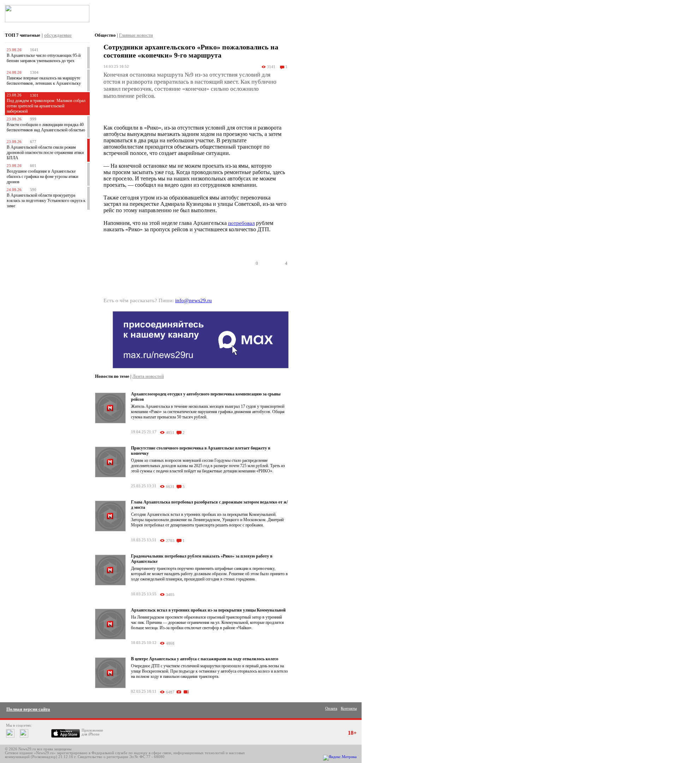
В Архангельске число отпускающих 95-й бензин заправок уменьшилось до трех (44, 58)
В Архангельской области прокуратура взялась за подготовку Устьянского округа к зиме (46, 200)
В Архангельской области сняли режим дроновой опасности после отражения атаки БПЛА (45, 152)
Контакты (349, 708)
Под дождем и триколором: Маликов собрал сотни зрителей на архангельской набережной (46, 106)
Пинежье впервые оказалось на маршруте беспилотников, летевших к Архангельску (44, 81)
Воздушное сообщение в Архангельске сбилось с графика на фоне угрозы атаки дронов (42, 176)
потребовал (241, 223)
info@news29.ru (193, 300)
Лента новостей (148, 376)
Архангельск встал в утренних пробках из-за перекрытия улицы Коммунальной (208, 610)
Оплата (331, 708)
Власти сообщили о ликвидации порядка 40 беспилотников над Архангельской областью (46, 127)
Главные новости (136, 35)
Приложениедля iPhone (92, 732)
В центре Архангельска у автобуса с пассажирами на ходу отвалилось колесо (204, 658)
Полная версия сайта (28, 709)
